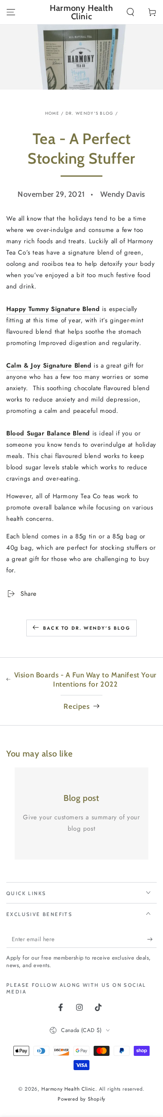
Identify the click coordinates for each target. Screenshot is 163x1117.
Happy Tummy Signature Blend (52, 309)
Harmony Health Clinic (68, 1089)
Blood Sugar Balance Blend (48, 433)
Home (52, 113)
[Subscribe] (152, 939)
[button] (130, 12)
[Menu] (11, 12)
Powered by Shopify (81, 1099)
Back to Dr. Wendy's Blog (86, 628)
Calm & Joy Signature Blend (49, 365)
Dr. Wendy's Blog (90, 113)
